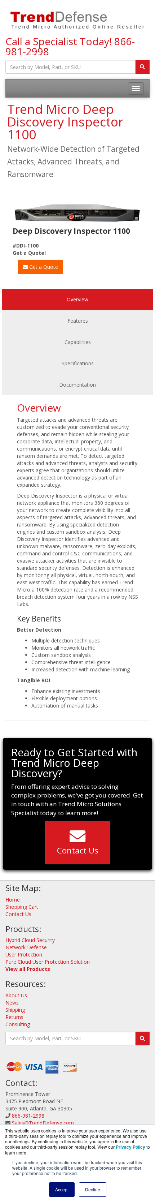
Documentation (77, 384)
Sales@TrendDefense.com (43, 1122)
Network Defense (26, 947)
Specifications (78, 363)
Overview (77, 299)
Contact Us (77, 850)
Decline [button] (92, 1189)
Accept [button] (61, 1189)
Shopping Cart (21, 906)
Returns (14, 1017)
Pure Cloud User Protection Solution (47, 961)
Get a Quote (43, 266)
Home (12, 899)
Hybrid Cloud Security (30, 940)
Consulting (17, 1024)
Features (77, 320)
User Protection (23, 954)
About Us (16, 995)
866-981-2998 (28, 1115)
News (12, 1002)
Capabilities (78, 342)
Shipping (15, 1009)
